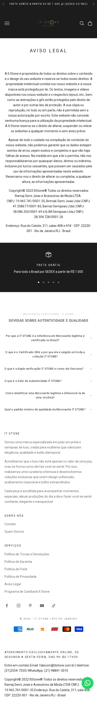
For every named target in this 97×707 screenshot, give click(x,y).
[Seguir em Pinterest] (30, 605)
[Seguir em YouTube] (42, 605)
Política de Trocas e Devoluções (27, 554)
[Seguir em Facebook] (7, 605)
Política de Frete (16, 569)
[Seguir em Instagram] (18, 605)
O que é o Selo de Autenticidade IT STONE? (33, 381)
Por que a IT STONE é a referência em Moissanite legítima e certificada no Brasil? (45, 338)
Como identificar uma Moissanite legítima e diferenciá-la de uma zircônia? (45, 395)
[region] (48, 263)
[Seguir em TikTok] (53, 605)
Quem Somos (14, 531)
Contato (10, 524)
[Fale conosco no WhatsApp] (87, 683)
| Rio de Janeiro (63, 618)
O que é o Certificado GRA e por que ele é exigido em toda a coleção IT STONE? (45, 354)
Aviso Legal (13, 584)
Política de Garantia (18, 561)
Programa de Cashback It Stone (27, 591)
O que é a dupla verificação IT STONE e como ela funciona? (44, 368)
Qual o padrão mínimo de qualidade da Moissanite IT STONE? (45, 409)
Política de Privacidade (21, 576)
